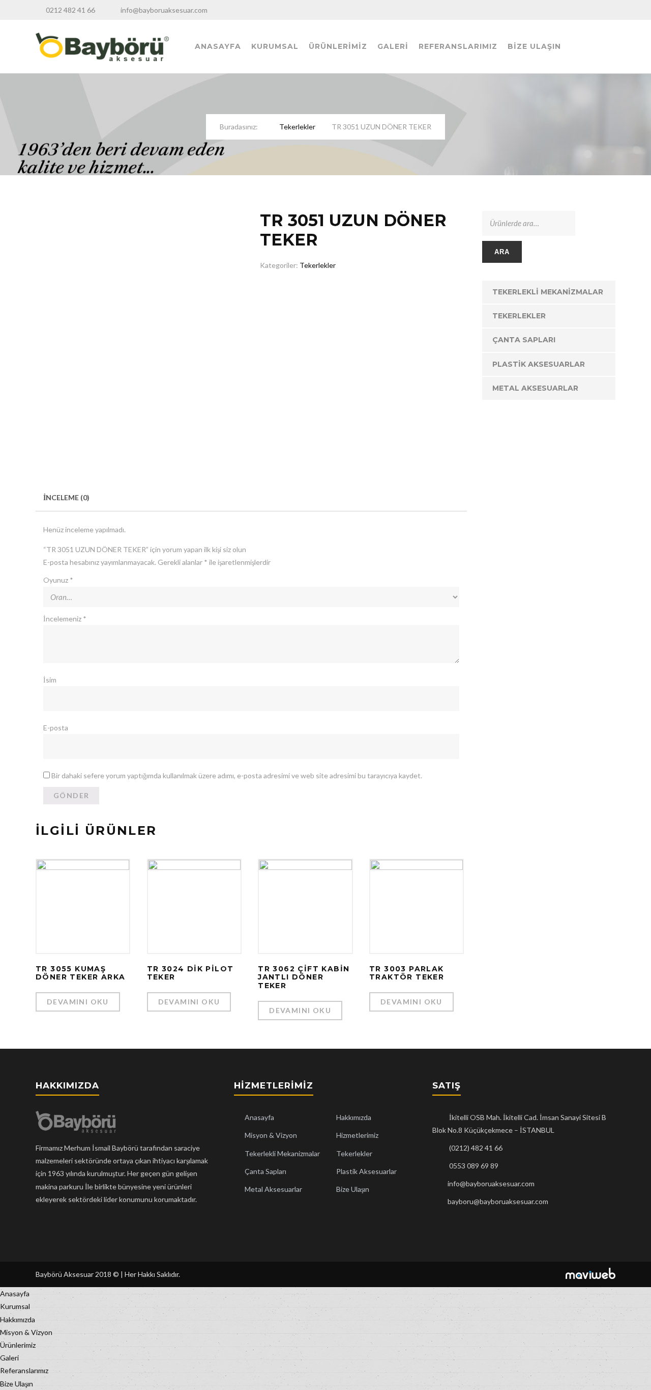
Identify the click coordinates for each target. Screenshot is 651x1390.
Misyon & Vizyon (271, 1135)
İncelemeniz (64, 618)
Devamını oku (78, 1001)
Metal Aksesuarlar (535, 388)
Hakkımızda (353, 1117)
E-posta (55, 727)
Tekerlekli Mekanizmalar (547, 291)
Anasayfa (218, 46)
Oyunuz (58, 580)
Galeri (392, 46)
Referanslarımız (458, 46)
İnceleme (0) (66, 497)
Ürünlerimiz (338, 46)
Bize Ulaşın (534, 46)
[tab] (66, 497)
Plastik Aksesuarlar (538, 364)
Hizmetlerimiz (357, 1135)
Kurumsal (275, 46)
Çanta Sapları (523, 339)
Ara (502, 252)
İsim (49, 679)
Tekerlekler (297, 126)
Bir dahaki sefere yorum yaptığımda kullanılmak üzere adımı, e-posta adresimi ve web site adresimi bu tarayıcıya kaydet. (236, 775)
